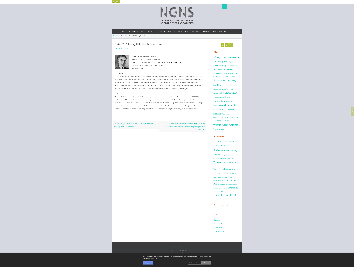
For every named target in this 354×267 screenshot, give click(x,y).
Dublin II (230, 76)
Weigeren (206, 263)
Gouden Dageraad (218, 97)
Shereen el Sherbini (228, 184)
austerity (227, 61)
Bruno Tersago (230, 155)
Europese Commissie (233, 85)
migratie (217, 113)
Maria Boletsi (228, 169)
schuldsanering (224, 121)
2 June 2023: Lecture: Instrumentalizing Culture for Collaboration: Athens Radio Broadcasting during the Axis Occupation (185, 127)
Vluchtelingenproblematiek (225, 195)
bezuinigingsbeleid (226, 69)
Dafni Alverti (216, 158)
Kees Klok (227, 166)
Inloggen (217, 220)
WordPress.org (219, 231)
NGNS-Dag (215, 173)
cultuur (215, 76)
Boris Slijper (223, 155)
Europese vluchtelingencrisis (220, 89)
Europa (227, 162)
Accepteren (148, 263)
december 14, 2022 (122, 48)
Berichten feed (219, 224)
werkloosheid (219, 130)
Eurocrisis (222, 85)
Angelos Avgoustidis (233, 141)
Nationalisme (225, 114)
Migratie (235, 169)
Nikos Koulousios (218, 177)
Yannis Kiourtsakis (217, 198)
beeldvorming (219, 65)
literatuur (224, 110)
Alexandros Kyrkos (224, 141)
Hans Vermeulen (221, 166)
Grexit (227, 97)
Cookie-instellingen (194, 263)
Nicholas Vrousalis (223, 174)
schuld (215, 121)
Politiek (226, 180)
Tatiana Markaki (223, 188)
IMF (220, 110)
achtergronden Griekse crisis (226, 57)
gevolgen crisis (229, 92)
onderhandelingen (219, 117)
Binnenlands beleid (219, 73)
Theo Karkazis (216, 191)
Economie (218, 80)
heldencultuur (229, 101)
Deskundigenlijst (226, 158)
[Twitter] (115, 1)
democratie (223, 76)
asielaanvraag (218, 62)
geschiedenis (217, 93)
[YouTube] (113, 1)
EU (225, 80)
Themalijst (233, 187)
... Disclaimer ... (177, 247)
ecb (234, 76)
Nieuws (118, 36)
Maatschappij (232, 110)
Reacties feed (218, 228)
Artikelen (218, 150)
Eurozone (231, 89)
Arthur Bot (229, 146)
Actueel (216, 142)
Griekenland (219, 101)
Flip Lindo (232, 162)
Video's (221, 191)
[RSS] (118, 1)
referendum (235, 117)
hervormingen (219, 105)
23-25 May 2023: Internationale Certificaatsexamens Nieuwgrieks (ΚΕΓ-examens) (133, 125)
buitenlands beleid (231, 73)
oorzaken (229, 117)
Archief (125, 36)
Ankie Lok (215, 146)
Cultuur (236, 155)
